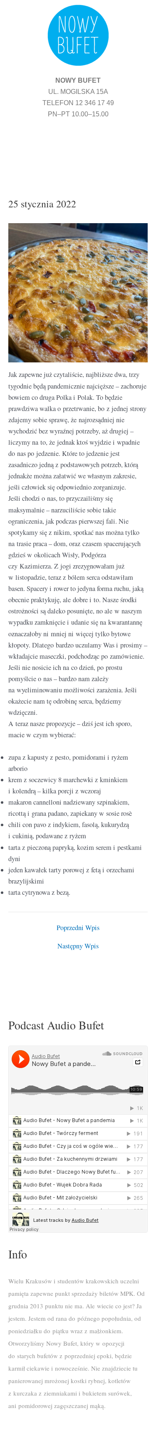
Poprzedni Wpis (78, 927)
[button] (77, 148)
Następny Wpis (78, 946)
